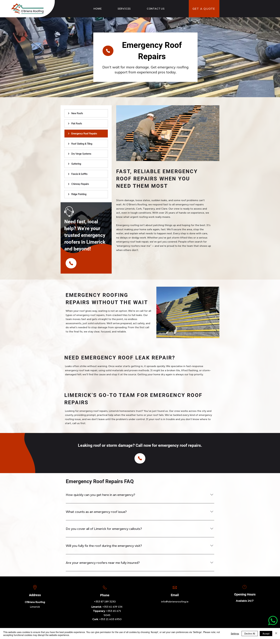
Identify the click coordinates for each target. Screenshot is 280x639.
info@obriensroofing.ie (174, 601)
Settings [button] (235, 633)
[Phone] (108, 51)
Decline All (249, 633)
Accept (265, 633)
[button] (124, 8)
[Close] (276, 633)
